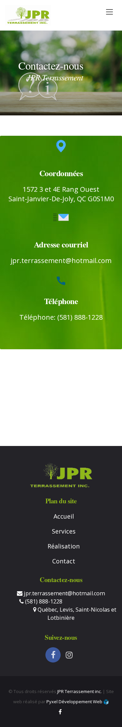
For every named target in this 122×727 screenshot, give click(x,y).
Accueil (64, 516)
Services (64, 531)
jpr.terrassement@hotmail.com (61, 260)
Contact (63, 561)
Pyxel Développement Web (74, 701)
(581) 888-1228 (43, 601)
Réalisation (63, 546)
